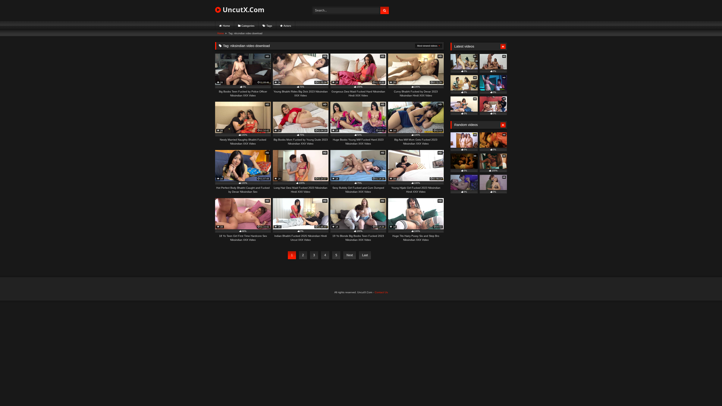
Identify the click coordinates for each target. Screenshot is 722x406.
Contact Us (381, 292)
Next (350, 255)
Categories (247, 25)
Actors (287, 25)
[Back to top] (710, 394)
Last (365, 255)
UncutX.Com (242, 9)
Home (226, 25)
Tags (269, 25)
